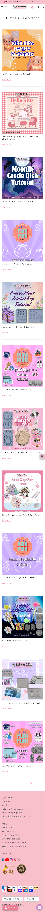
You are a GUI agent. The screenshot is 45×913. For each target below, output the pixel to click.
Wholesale (7, 809)
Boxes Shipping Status (12, 816)
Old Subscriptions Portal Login (16, 820)
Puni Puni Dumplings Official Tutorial (18, 582)
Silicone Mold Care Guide (14, 846)
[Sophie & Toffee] (20, 11)
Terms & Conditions (11, 839)
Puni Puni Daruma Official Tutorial (17, 394)
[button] (43, 11)
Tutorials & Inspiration (12, 813)
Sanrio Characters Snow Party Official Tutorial (22, 519)
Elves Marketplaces (11, 843)
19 (28, 787)
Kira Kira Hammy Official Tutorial (16, 78)
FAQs (4, 828)
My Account (7, 801)
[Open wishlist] (42, 456)
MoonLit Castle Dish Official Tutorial (17, 205)
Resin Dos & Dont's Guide (14, 850)
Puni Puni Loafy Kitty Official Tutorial (18, 268)
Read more (6, 83)
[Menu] (2, 11)
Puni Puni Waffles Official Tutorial (16, 770)
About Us (6, 805)
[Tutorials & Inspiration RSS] (42, 29)
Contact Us (7, 831)
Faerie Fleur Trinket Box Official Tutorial (19, 331)
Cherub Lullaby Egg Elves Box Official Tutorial (22, 456)
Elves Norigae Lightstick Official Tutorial (19, 644)
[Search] (7, 11)
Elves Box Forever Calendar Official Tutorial (21, 707)
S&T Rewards (8, 835)
